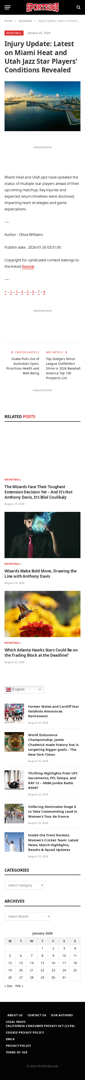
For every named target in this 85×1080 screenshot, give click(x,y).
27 (21, 977)
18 (75, 963)
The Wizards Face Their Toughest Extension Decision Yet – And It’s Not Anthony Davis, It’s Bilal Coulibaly (39, 492)
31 (64, 977)
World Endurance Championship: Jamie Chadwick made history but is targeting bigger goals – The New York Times (53, 745)
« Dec (9, 986)
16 (53, 963)
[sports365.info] (42, 7)
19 (10, 970)
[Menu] (7, 7)
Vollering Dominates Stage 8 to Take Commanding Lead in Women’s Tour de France (52, 811)
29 (42, 977)
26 (10, 977)
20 (21, 970)
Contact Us (36, 1015)
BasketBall (14, 33)
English (17, 689)
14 (32, 963)
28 (32, 977)
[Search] (78, 7)
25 (75, 970)
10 (64, 955)
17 (64, 963)
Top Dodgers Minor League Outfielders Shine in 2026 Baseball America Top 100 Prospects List (63, 368)
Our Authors (62, 1015)
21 (32, 970)
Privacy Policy (18, 1046)
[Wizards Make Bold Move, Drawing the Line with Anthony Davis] (42, 535)
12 (10, 963)
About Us (15, 1015)
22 (42, 970)
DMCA (10, 1039)
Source (28, 266)
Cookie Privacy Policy (25, 1032)
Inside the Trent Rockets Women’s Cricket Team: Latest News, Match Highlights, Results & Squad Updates (53, 842)
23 (53, 970)
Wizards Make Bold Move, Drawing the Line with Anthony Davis (41, 573)
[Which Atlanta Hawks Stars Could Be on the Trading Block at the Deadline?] (42, 614)
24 (64, 970)
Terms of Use (17, 1052)
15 (42, 963)
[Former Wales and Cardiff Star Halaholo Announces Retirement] (14, 713)
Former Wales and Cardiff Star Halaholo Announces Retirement (53, 711)
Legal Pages (16, 1022)
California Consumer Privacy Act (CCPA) (40, 1026)
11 (75, 955)
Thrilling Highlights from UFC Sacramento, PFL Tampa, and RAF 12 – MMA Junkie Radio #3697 (53, 780)
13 (21, 963)
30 (53, 977)
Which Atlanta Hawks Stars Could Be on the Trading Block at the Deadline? (41, 652)
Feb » (19, 986)
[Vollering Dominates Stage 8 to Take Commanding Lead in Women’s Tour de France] (14, 813)
